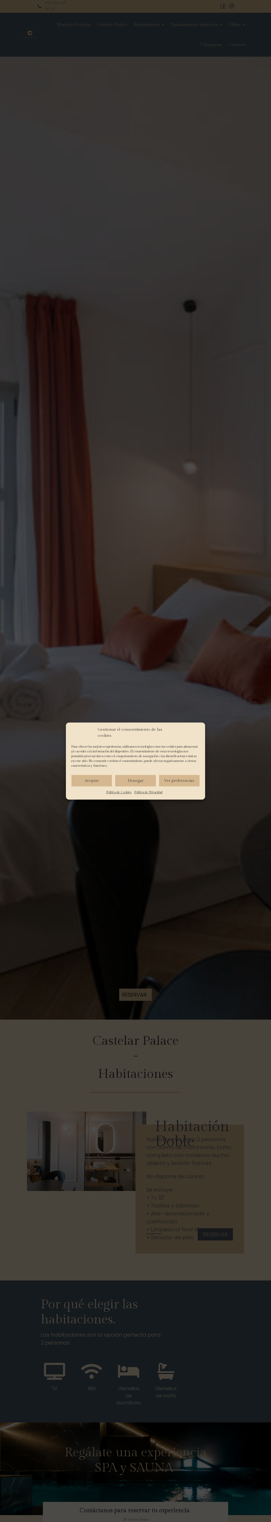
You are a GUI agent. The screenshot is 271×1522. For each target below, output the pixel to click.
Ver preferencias (179, 780)
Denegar (135, 780)
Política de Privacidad (148, 792)
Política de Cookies (119, 792)
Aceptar (92, 780)
